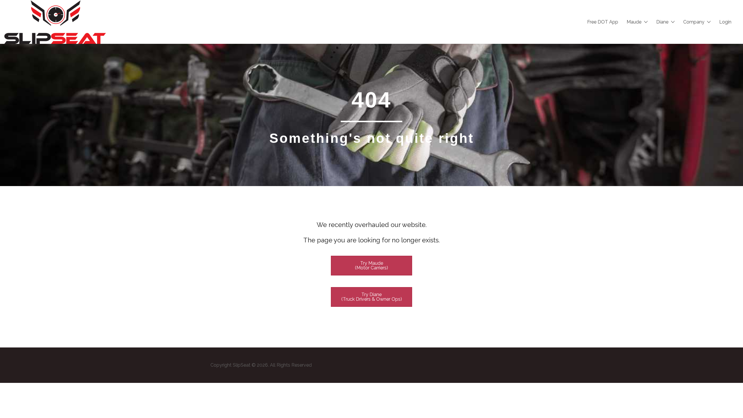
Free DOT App (602, 22)
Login (725, 22)
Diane (662, 22)
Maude (634, 22)
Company (693, 22)
